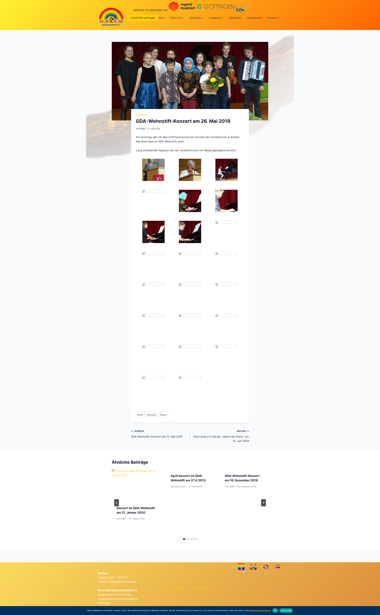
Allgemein (142, 115)
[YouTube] (277, 566)
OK (275, 610)
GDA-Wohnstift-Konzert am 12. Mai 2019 (156, 434)
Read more (286, 610)
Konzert (151, 415)
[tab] (184, 539)
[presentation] (136, 485)
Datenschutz (201, 588)
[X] (253, 566)
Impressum (178, 588)
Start (161, 17)
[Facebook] (241, 566)
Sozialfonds (254, 17)
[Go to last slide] (116, 502)
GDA (140, 415)
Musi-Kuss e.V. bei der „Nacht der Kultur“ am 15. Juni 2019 (221, 436)
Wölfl (142, 128)
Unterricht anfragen (143, 17)
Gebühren (235, 17)
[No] (376, 610)
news (163, 415)
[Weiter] (263, 502)
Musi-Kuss (180, 486)
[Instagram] (265, 566)
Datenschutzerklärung (260, 610)
